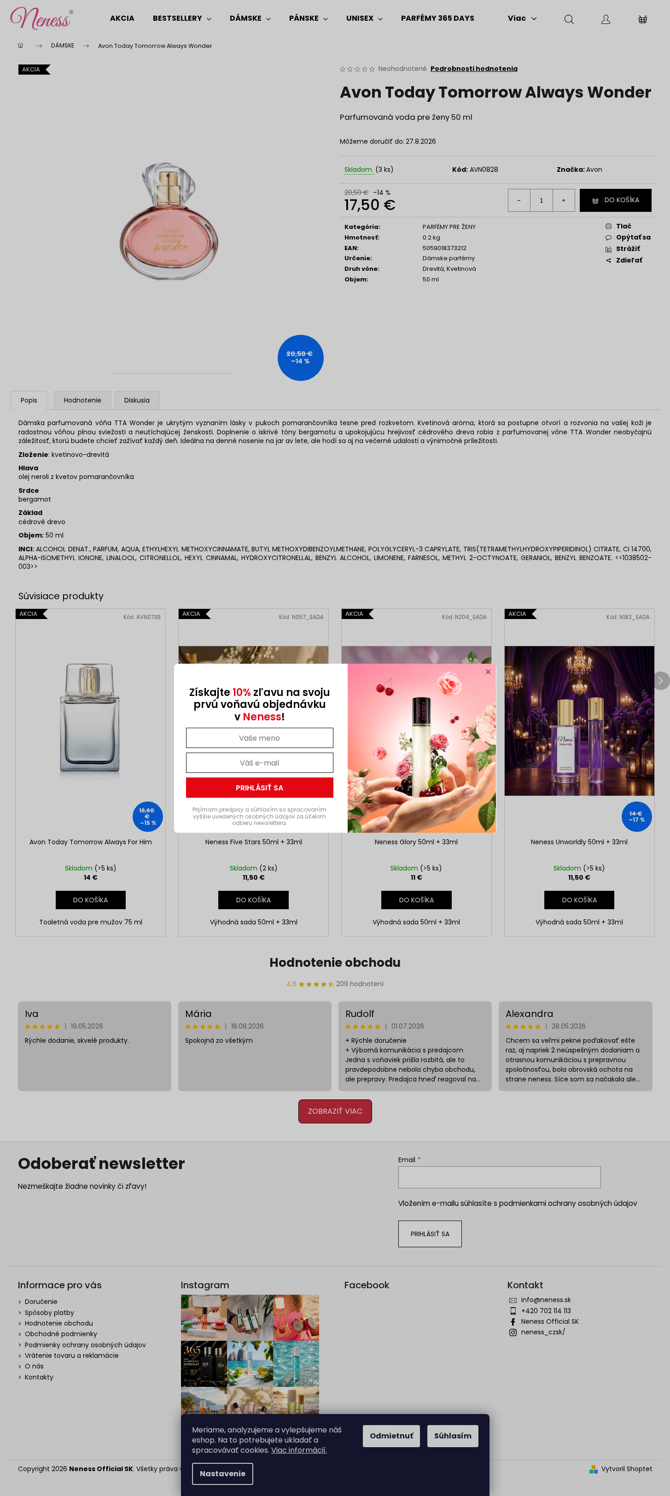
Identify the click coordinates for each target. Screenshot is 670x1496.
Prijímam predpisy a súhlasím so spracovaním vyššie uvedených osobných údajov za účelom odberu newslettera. (259, 816)
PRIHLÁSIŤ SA (259, 788)
